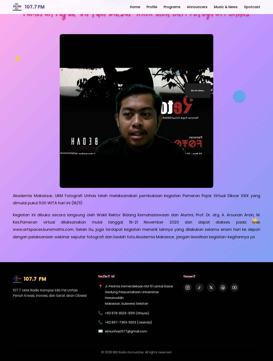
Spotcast (252, 6)
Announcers (197, 6)
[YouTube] (234, 287)
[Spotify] (223, 287)
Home (135, 6)
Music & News (226, 6)
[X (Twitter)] (211, 287)
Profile (152, 6)
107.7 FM (35, 7)
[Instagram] (187, 287)
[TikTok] (199, 287)
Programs (172, 6)
